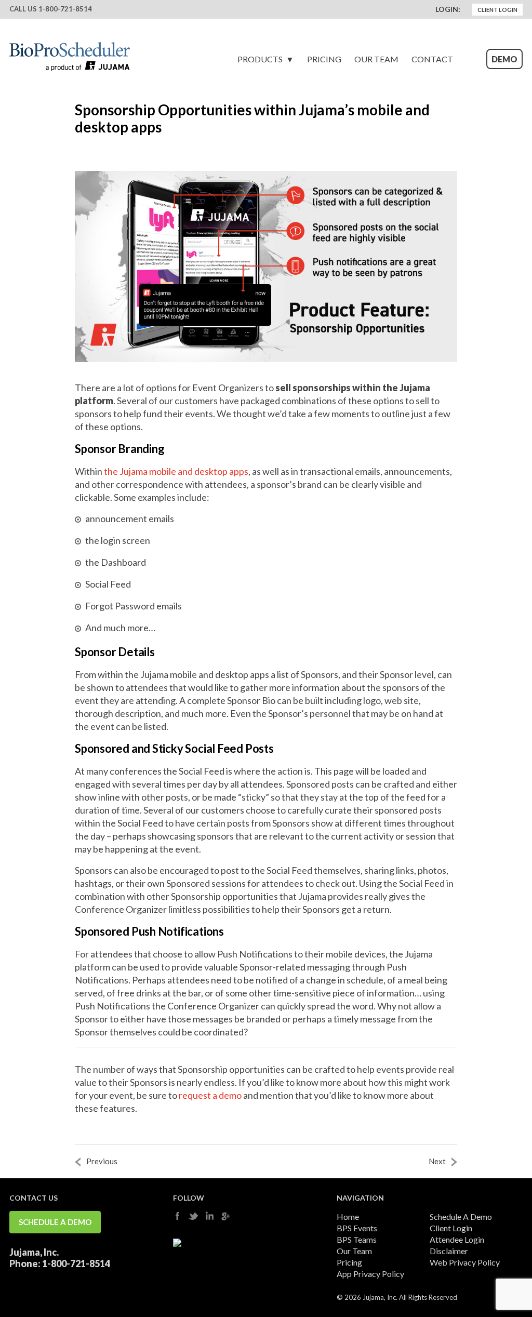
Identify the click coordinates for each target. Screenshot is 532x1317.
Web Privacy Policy (465, 1262)
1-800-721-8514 (65, 9)
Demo (504, 59)
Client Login (497, 9)
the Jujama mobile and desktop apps (176, 471)
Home (348, 1216)
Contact (432, 59)
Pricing (324, 59)
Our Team (376, 59)
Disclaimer (449, 1251)
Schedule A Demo (55, 1222)
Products (260, 59)
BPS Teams (357, 1239)
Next (437, 1161)
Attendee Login (457, 1239)
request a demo (210, 1095)
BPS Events (357, 1228)
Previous (101, 1161)
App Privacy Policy (370, 1274)
